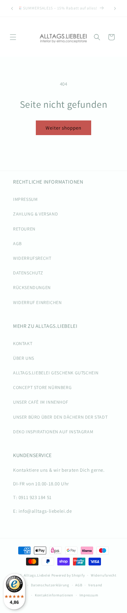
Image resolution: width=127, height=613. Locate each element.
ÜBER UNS (23, 358)
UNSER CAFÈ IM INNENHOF (40, 402)
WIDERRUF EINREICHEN (37, 302)
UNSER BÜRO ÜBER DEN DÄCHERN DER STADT (60, 417)
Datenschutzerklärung (50, 585)
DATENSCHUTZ (28, 273)
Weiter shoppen (63, 128)
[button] (13, 37)
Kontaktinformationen (54, 595)
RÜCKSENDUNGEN (32, 287)
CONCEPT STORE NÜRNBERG (42, 387)
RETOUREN (24, 229)
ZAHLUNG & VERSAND (35, 214)
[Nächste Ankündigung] (115, 8)
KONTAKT (22, 343)
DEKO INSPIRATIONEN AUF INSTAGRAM (53, 432)
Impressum (88, 595)
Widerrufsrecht (104, 575)
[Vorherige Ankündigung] (12, 8)
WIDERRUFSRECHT (32, 258)
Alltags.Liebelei (37, 575)
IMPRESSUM (25, 199)
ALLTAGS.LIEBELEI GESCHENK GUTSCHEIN (56, 373)
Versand (95, 585)
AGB (17, 243)
